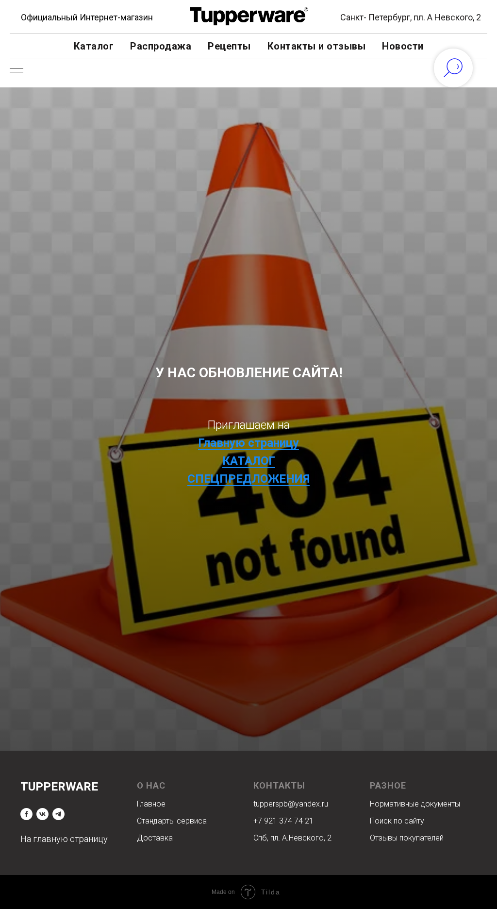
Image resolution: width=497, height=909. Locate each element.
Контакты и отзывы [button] (316, 46)
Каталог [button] (94, 46)
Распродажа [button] (160, 46)
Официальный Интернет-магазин (87, 17)
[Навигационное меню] (16, 73)
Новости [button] (403, 46)
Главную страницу (248, 565)
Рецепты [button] (229, 46)
